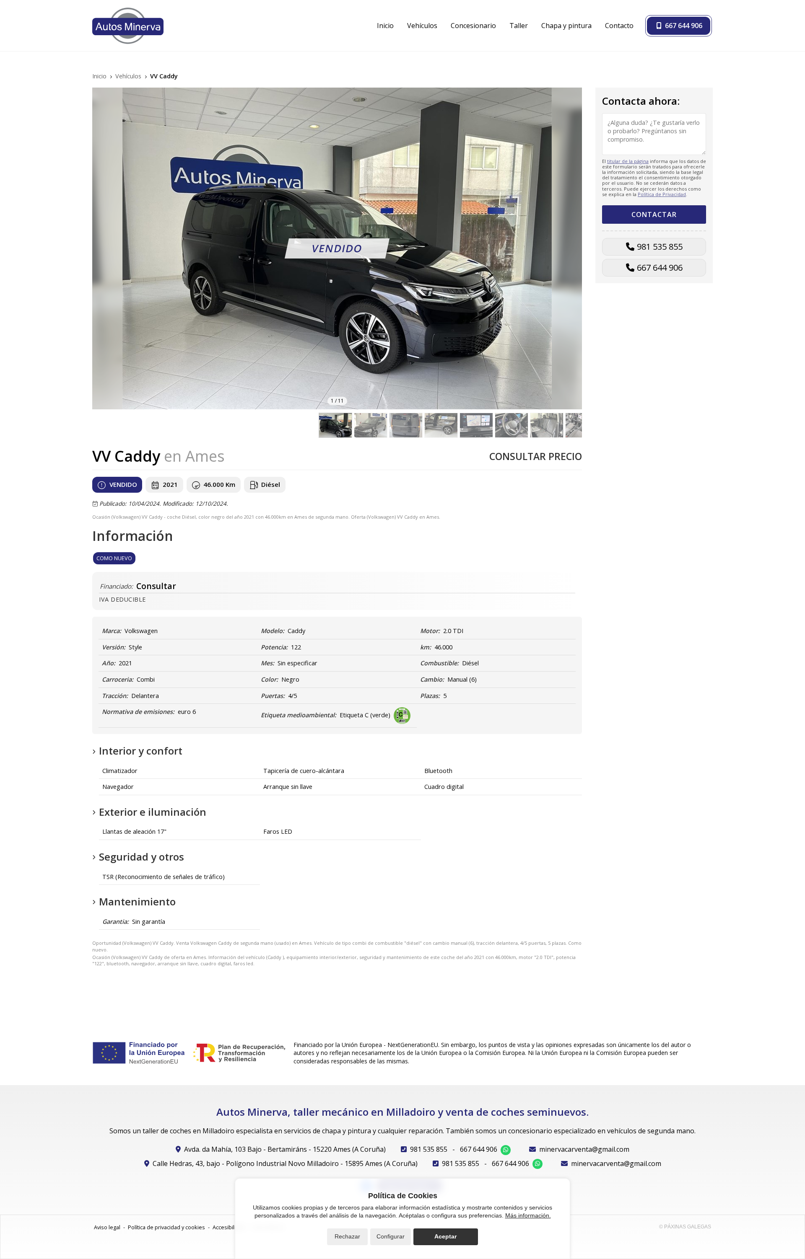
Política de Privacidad (662, 194)
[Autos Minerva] (128, 25)
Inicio (99, 76)
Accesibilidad (229, 1227)
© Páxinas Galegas (685, 1227)
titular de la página (628, 161)
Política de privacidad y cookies (166, 1227)
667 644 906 (660, 267)
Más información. (528, 1215)
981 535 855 (660, 246)
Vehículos (128, 76)
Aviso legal (107, 1227)
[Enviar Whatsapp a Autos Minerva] (506, 1150)
